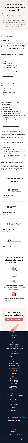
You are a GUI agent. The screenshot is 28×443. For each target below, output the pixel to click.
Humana (5, 96)
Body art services (7, 78)
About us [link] (14, 337)
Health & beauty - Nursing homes (11, 126)
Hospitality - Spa (7, 107)
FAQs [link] (14, 340)
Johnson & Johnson (7, 88)
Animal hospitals (6, 69)
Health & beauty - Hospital (9, 119)
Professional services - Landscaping (11, 113)
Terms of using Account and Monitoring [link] (14, 348)
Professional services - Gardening (11, 111)
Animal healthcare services (9, 67)
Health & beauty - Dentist (9, 117)
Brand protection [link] (14, 355)
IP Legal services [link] (14, 356)
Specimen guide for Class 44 (10, 169)
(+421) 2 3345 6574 (14, 404)
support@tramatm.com (14, 361)
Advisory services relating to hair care (12, 57)
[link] (14, 192)
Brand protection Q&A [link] (14, 344)
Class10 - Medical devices (9, 149)
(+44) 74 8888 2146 (14, 383)
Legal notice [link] (14, 429)
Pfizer (4, 94)
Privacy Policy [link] (14, 431)
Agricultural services (7, 63)
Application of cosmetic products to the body (14, 71)
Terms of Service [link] (14, 346)
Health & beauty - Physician (9, 124)
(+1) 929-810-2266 (14, 390)
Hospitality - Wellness (8, 109)
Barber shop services (8, 76)
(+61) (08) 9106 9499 (14, 412)
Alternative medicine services (10, 65)
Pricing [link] (14, 339)
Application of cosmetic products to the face (14, 74)
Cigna (4, 90)
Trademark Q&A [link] (14, 342)
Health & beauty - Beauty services (11, 122)
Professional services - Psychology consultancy (14, 115)
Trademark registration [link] (14, 353)
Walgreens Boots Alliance (9, 92)
